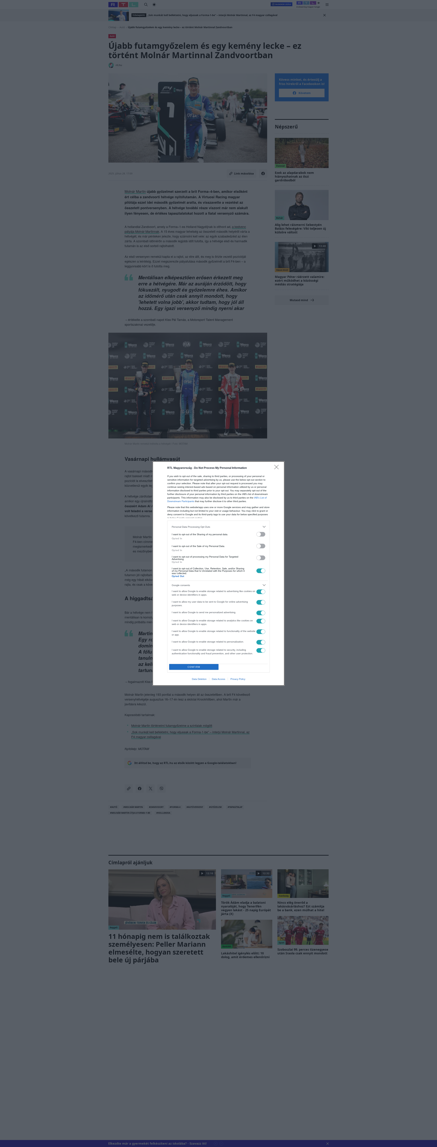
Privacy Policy (237, 679)
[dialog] (218, 573)
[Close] (277, 468)
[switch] (260, 534)
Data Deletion (199, 679)
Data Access (218, 679)
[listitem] (218, 527)
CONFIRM (194, 667)
